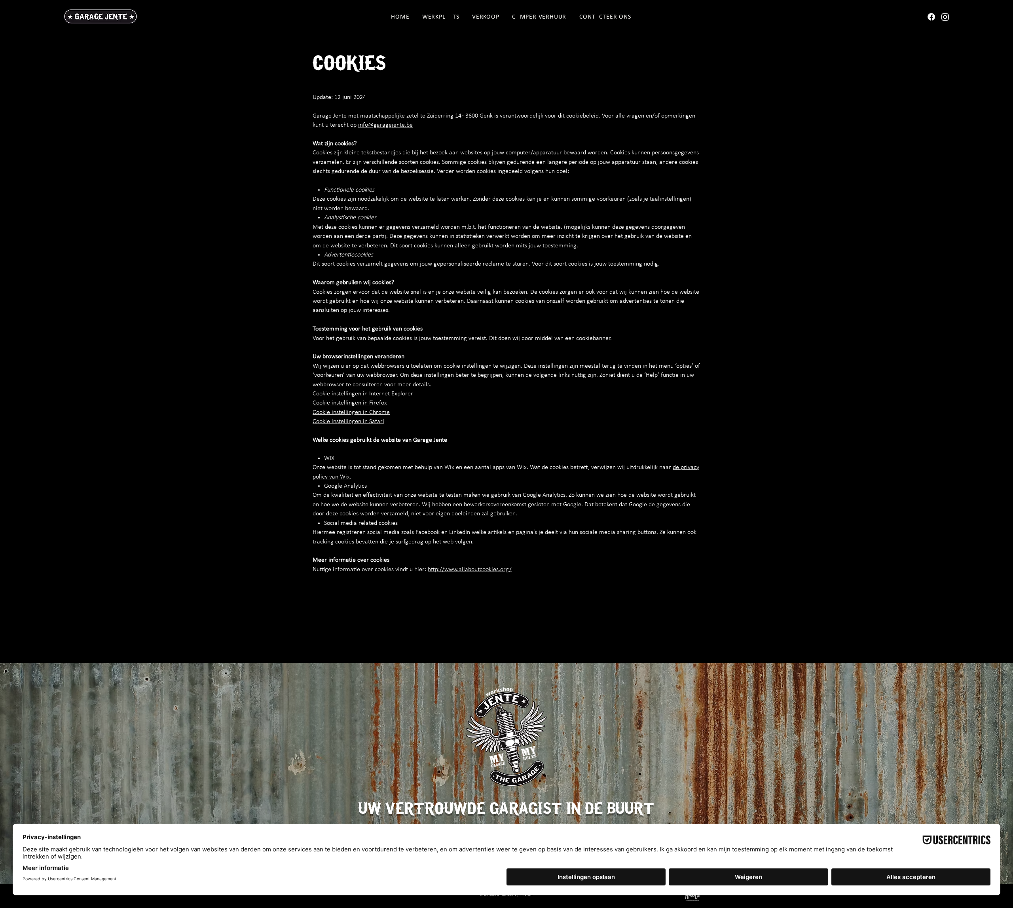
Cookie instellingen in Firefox (350, 403)
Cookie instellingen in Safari (348, 421)
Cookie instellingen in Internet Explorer (363, 394)
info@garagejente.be (385, 125)
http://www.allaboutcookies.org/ (470, 569)
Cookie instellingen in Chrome (351, 412)
